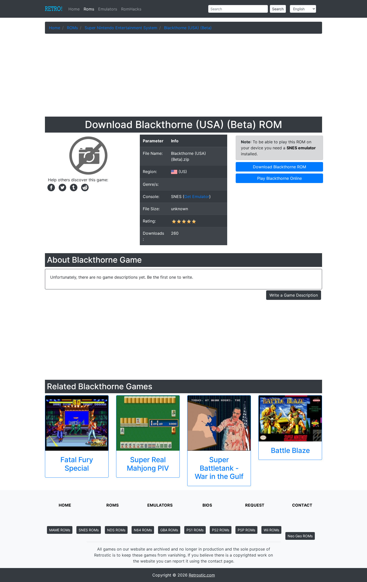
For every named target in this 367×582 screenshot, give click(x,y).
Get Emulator (196, 196)
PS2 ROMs (220, 530)
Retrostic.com (202, 575)
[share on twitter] (61, 187)
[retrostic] (53, 9)
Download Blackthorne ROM (279, 166)
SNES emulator (301, 147)
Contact (302, 505)
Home (75, 8)
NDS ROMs (116, 530)
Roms (89, 8)
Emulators (107, 8)
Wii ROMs (271, 530)
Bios (207, 505)
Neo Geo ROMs (300, 536)
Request (254, 505)
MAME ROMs (59, 530)
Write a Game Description (293, 295)
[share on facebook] (50, 187)
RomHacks (131, 8)
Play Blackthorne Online (279, 178)
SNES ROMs (89, 530)
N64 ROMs (143, 530)
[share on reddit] (84, 187)
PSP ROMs (246, 530)
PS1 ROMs (194, 530)
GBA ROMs (169, 530)
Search (278, 9)
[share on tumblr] (73, 187)
